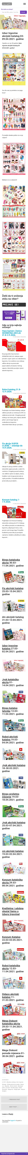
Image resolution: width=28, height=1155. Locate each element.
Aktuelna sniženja (11, 1082)
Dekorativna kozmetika (14, 1084)
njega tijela (17, 1089)
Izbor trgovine (19, 1082)
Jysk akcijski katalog (13, 765)
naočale (5, 1089)
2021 (4, 1082)
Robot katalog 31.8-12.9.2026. (11, 390)
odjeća (4, 1091)
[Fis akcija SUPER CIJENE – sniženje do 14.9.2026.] (14, 463)
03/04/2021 (5, 1080)
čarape (4, 1084)
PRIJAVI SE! (11, 304)
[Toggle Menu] (24, 4)
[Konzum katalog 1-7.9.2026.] (14, 517)
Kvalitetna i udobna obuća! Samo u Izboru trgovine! (12, 911)
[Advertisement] (14, 1139)
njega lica (10, 1089)
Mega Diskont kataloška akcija (11, 1022)
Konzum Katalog (11, 937)
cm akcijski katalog (13, 851)
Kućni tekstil (14, 1086)
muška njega (14, 1087)
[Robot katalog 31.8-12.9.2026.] (14, 407)
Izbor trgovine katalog (10, 647)
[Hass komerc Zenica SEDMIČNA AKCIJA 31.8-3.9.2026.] (14, 350)
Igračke (7, 1086)
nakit (20, 1087)
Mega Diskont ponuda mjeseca (11, 1052)
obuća (23, 1089)
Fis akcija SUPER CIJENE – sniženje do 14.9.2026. (12, 445)
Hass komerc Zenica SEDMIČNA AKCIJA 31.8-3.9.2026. (12, 333)
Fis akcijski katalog (12, 588)
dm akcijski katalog (13, 617)
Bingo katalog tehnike (9, 709)
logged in (13, 1120)
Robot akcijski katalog (10, 738)
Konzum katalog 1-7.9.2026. (11, 501)
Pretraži (23, 12)
